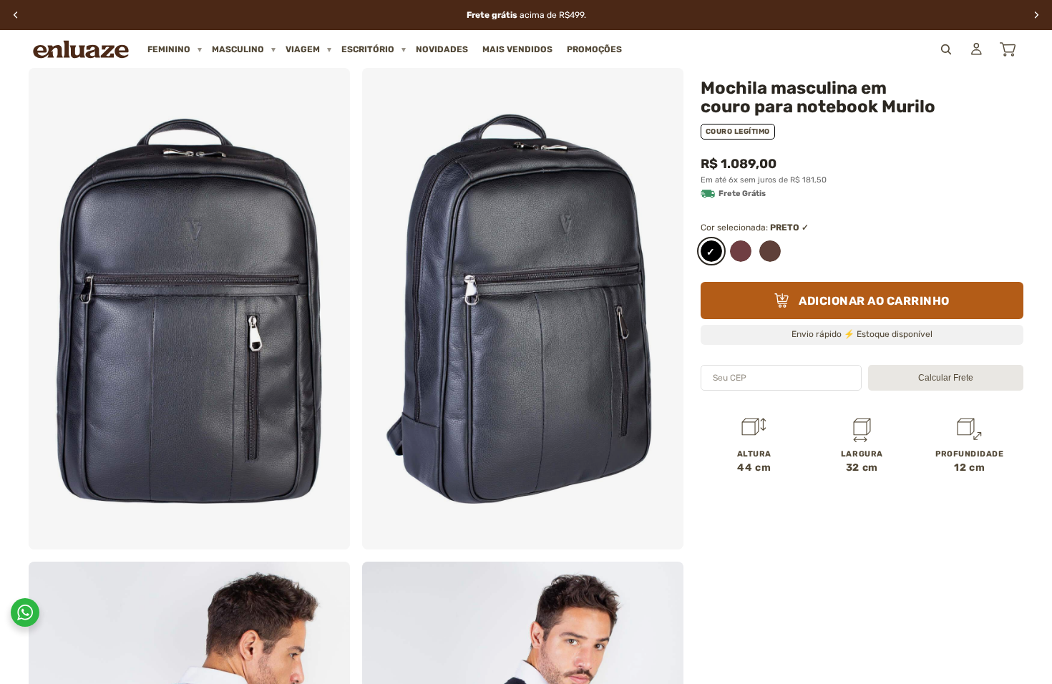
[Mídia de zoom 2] (522, 308)
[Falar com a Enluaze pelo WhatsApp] (25, 612)
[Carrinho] (1007, 49)
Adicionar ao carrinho (874, 301)
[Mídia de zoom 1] (189, 308)
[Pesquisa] (946, 49)
